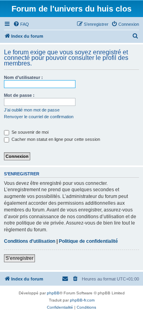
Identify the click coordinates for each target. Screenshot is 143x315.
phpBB (53, 293)
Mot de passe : (19, 95)
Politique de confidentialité (88, 241)
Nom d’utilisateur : (23, 77)
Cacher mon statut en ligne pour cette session (55, 139)
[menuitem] (21, 24)
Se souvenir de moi (29, 132)
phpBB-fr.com (82, 300)
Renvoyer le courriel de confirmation (38, 116)
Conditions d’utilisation (29, 241)
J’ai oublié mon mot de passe (32, 110)
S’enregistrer (19, 258)
